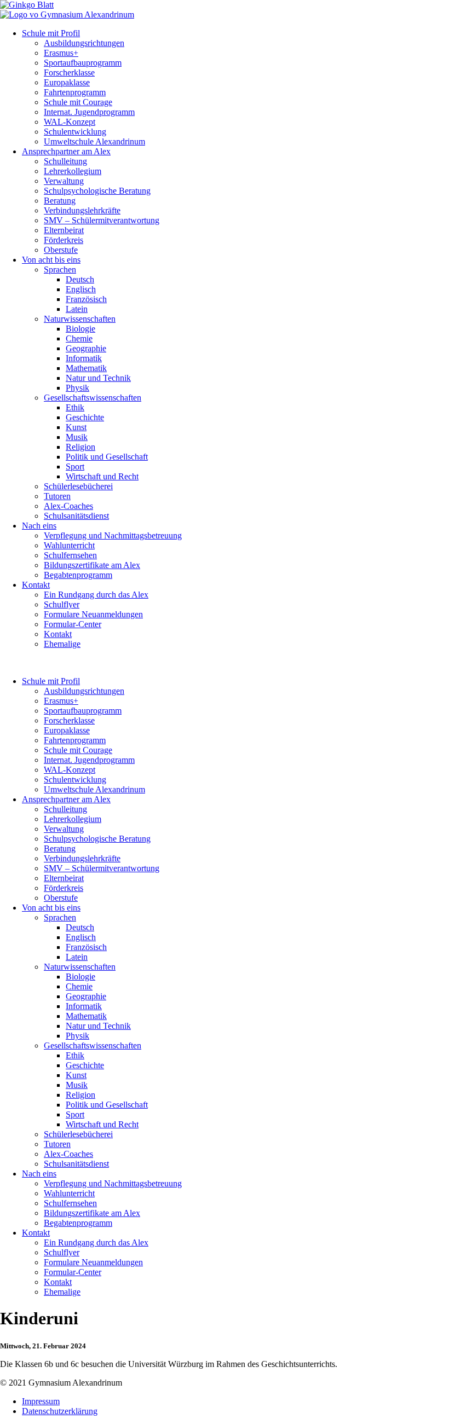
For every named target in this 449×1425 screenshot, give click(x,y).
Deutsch (80, 279)
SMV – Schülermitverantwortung (101, 220)
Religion (80, 446)
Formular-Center (72, 624)
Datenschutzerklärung (59, 1411)
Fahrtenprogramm (75, 92)
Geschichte (85, 417)
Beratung (60, 200)
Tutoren (57, 496)
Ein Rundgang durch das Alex (96, 594)
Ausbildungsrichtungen (84, 43)
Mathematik (86, 368)
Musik (77, 437)
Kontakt (36, 584)
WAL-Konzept (69, 121)
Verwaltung (64, 181)
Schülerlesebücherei (78, 486)
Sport (75, 466)
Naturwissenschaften (80, 318)
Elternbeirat (64, 230)
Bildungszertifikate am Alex (92, 565)
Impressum (41, 1401)
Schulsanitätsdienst (76, 515)
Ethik (75, 407)
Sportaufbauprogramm (83, 62)
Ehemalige (62, 643)
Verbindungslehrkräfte (82, 210)
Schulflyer (61, 604)
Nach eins (39, 525)
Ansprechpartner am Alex (66, 151)
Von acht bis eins (51, 259)
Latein (77, 309)
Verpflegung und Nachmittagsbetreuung (113, 535)
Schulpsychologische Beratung (97, 190)
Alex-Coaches (68, 506)
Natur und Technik (98, 378)
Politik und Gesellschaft (107, 456)
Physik (77, 387)
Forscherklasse (69, 72)
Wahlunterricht (69, 545)
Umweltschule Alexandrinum (94, 141)
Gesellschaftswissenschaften (92, 397)
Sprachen (60, 269)
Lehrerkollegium (72, 171)
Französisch (86, 299)
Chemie (79, 338)
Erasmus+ (61, 52)
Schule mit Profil (51, 33)
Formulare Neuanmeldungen (93, 614)
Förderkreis (63, 240)
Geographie (86, 348)
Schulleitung (65, 161)
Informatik (84, 358)
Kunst (76, 427)
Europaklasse (67, 82)
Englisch (81, 289)
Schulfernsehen (70, 555)
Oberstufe (61, 249)
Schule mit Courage (78, 102)
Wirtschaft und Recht (102, 476)
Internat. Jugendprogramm (89, 112)
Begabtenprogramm (78, 575)
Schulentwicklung (75, 131)
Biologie (80, 328)
